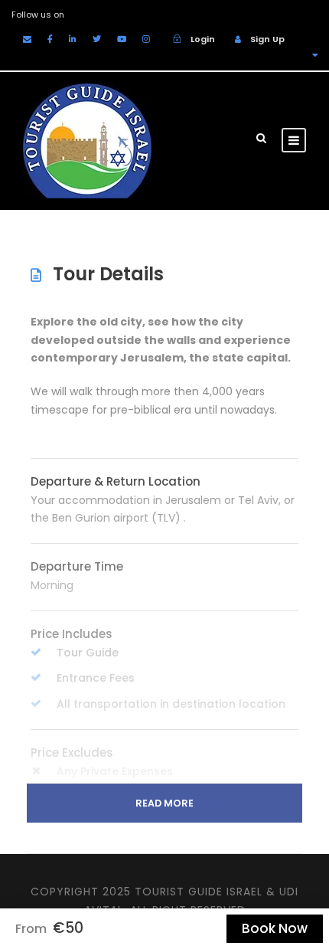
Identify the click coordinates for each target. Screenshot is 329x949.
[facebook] (50, 39)
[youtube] (121, 39)
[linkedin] (73, 39)
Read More (164, 803)
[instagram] (146, 39)
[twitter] (97, 39)
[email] (27, 39)
